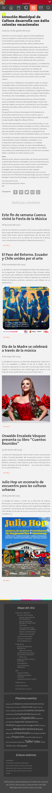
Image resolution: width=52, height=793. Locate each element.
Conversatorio (22, 714)
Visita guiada (22, 746)
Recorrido (32, 737)
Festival (10, 725)
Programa (8, 737)
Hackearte (9, 760)
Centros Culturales (24, 639)
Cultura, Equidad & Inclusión (24, 676)
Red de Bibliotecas (24, 641)
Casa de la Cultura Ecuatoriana (17, 763)
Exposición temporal (24, 722)
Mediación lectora (24, 729)
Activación (9, 704)
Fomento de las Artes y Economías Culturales (26, 654)
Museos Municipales (25, 615)
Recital (27, 737)
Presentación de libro (38, 733)
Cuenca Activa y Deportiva (23, 666)
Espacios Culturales (22, 613)
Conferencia (10, 714)
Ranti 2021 (23, 657)
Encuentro (16, 718)
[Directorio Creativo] (26, 8)
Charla (24, 707)
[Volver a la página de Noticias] (4, 14)
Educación (9, 718)
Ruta (12, 742)
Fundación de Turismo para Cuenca (19, 771)
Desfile (38, 714)
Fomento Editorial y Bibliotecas (24, 647)
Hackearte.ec (20, 683)
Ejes (16, 671)
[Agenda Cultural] (18, 8)
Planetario (23, 625)
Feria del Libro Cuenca (23, 689)
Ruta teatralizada (19, 742)
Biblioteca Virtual (25, 651)
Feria (36, 722)
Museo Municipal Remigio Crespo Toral (27, 622)
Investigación (22, 663)
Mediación (9, 729)
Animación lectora (36, 704)
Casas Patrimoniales (25, 636)
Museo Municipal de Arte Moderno (27, 618)
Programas (19, 644)
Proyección (18, 737)
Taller (29, 741)
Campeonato (10, 707)
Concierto (29, 711)
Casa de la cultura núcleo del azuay (19, 766)
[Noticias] (33, 8)
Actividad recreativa (21, 704)
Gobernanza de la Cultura (26, 679)
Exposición (28, 718)
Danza (33, 714)
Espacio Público (23, 673)
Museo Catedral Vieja (27, 632)
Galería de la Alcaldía (26, 634)
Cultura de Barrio (21, 686)
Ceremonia (17, 707)
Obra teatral (10, 733)
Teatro (9, 746)
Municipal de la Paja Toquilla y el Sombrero (27, 628)
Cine (30, 707)
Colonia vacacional (17, 711)
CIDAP (8, 773)
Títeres (14, 746)
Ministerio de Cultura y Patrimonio (19, 768)
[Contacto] (41, 8)
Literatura (42, 725)
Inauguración (20, 725)
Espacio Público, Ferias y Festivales (26, 660)
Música (39, 729)
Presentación (22, 733)
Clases (35, 707)
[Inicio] (11, 8)
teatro (43, 742)
